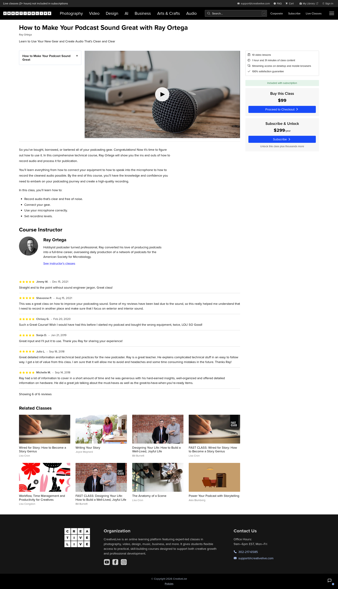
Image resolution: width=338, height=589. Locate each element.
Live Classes (314, 13)
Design (112, 13)
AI (126, 13)
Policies (169, 583)
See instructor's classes (59, 263)
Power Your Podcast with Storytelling (214, 496)
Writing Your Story (88, 447)
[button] (329, 580)
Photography (71, 13)
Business (143, 13)
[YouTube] (107, 562)
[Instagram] (124, 562)
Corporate (276, 13)
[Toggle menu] (331, 13)
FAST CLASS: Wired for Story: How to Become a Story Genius (213, 449)
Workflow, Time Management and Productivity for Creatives (42, 498)
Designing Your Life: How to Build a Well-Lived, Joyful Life (156, 449)
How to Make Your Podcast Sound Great (46, 58)
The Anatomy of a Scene (149, 496)
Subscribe (294, 13)
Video (94, 13)
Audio (191, 13)
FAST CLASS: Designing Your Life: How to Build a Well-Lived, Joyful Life (101, 498)
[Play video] (162, 94)
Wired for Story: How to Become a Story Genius (42, 449)
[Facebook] (115, 562)
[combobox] (236, 13)
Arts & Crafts (168, 13)
